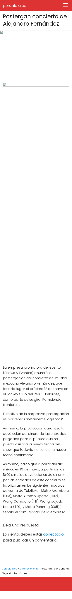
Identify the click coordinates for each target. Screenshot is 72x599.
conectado (53, 534)
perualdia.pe (14, 5)
